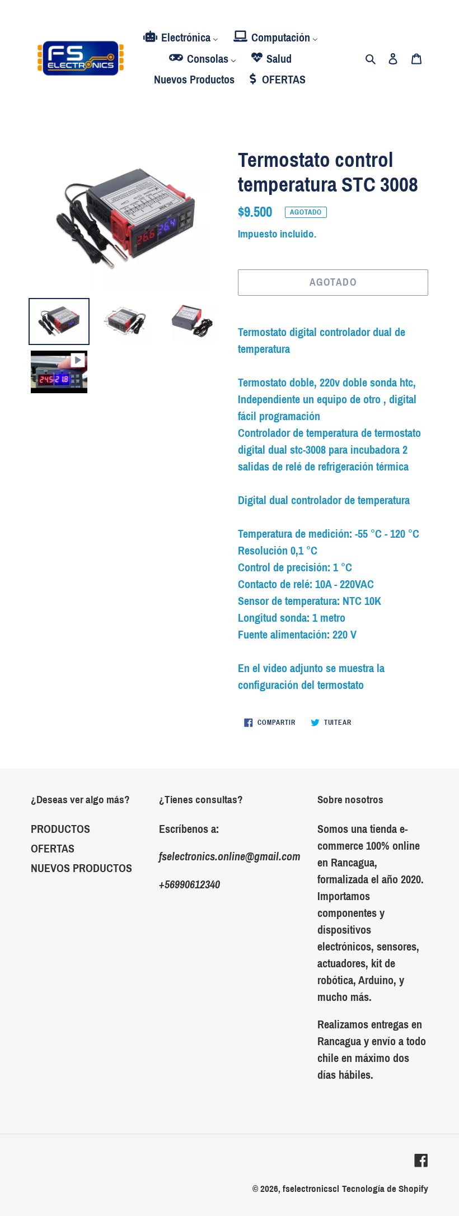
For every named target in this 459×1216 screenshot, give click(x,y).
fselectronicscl (311, 1189)
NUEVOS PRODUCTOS (81, 868)
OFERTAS (52, 848)
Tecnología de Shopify (385, 1189)
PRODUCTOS (60, 829)
